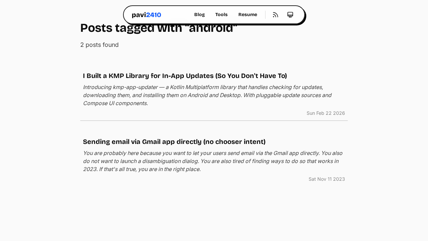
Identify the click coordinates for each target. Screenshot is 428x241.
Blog (199, 14)
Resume (247, 14)
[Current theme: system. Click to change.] (290, 15)
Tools (221, 14)
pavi (146, 15)
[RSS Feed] (276, 15)
